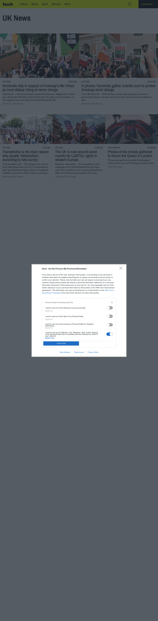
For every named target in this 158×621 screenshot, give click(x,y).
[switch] (109, 307)
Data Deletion (65, 352)
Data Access (79, 352)
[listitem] (79, 302)
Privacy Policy (93, 352)
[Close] (121, 269)
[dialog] (79, 310)
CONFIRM (61, 343)
